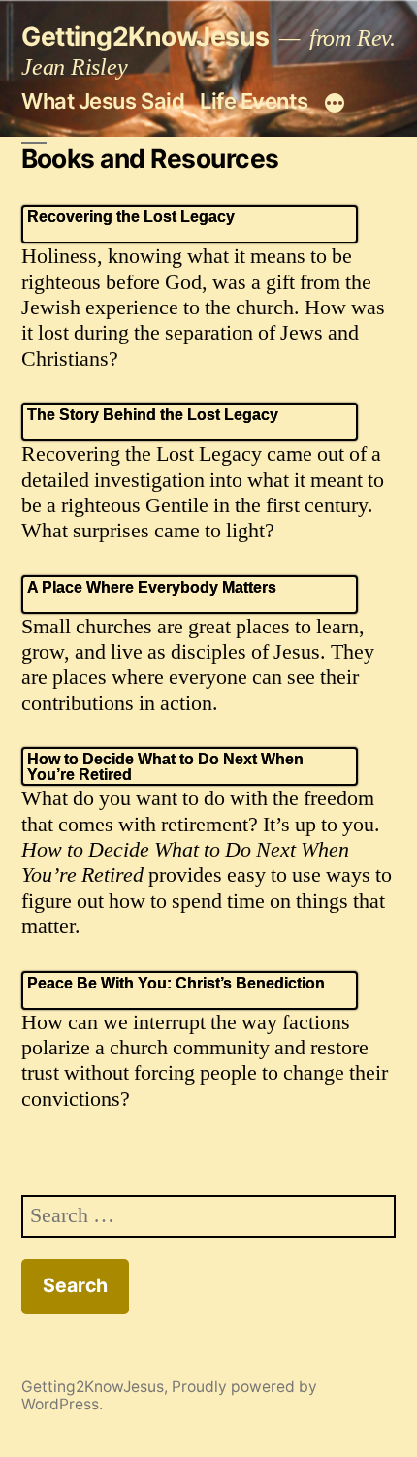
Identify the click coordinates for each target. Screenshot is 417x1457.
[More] (334, 103)
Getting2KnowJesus (145, 35)
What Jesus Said (102, 100)
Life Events (253, 100)
